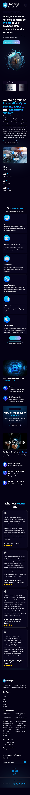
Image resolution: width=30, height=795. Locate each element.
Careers (5, 706)
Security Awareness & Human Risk (21, 722)
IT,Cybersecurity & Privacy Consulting (21, 730)
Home (4, 696)
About (4, 699)
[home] (12, 5)
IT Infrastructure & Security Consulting (21, 726)
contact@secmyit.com (10, 747)
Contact (5, 704)
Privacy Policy (6, 784)
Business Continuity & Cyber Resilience (21, 718)
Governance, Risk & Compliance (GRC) (8, 722)
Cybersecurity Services (6, 714)
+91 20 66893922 (9, 742)
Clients (4, 701)
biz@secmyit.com (9, 749)
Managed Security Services (7, 718)
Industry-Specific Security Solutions (21, 714)
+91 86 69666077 (9, 744)
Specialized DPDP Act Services (7, 730)
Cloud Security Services (7, 734)
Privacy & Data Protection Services (8, 726)
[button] (25, 5)
